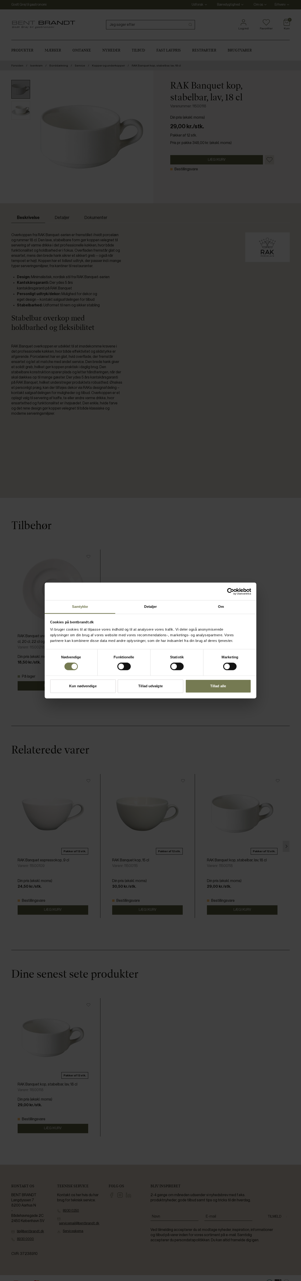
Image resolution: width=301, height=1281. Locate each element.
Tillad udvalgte (150, 686)
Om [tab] (221, 607)
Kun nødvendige (82, 686)
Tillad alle (218, 686)
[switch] (124, 666)
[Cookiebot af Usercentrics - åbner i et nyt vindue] (230, 591)
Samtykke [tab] (80, 607)
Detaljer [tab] (150, 607)
